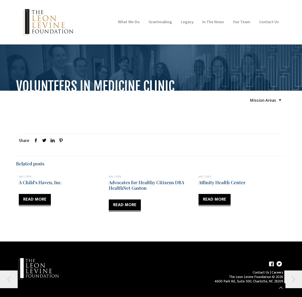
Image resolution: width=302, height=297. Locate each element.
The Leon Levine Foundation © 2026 (256, 277)
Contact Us (261, 273)
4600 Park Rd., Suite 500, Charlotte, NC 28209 (248, 281)
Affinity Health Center (222, 182)
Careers (277, 273)
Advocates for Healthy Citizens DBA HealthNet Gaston (146, 185)
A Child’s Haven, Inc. (40, 182)
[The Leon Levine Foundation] (48, 22)
